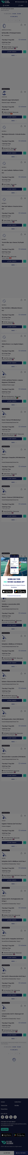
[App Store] (7, 592)
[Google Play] (20, 592)
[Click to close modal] (25, 559)
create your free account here (14, 595)
